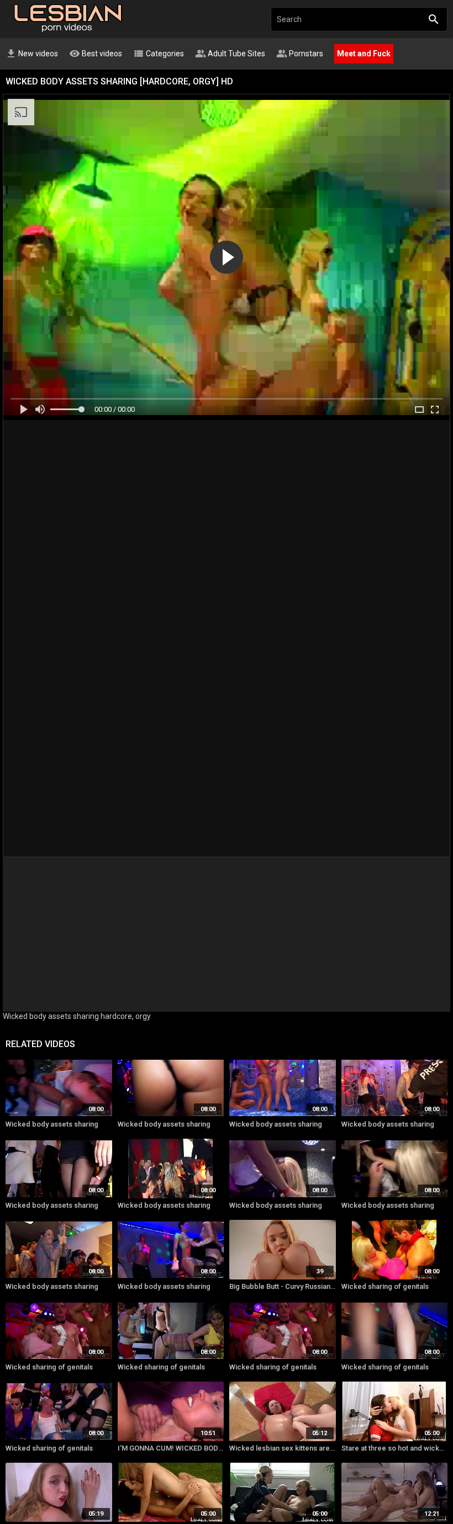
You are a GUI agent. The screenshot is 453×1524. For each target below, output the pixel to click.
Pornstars (299, 53)
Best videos (95, 53)
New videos (32, 53)
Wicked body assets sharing (52, 1124)
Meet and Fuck (364, 53)
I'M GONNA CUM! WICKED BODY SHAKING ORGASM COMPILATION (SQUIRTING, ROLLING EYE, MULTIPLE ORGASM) (171, 1448)
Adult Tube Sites (230, 53)
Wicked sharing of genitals (385, 1286)
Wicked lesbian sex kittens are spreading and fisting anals (282, 1448)
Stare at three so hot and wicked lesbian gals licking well (394, 1448)
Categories (158, 53)
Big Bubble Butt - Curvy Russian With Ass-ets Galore (282, 1286)
